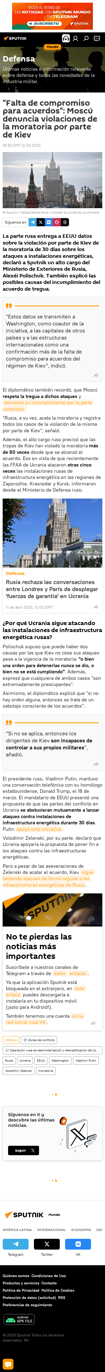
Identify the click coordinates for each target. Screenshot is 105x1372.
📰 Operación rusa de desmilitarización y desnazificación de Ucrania (53, 1050)
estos (60, 973)
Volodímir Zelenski (18, 1071)
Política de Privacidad (21, 1290)
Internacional (51, 1229)
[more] (96, 375)
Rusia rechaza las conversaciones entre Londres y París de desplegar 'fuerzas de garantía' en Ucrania (52, 588)
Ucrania (24, 1060)
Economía (81, 1229)
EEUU (41, 1060)
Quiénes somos (16, 1275)
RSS (61, 1297)
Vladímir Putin (85, 1060)
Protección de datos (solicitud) (29, 1297)
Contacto (49, 1283)
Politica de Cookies (57, 1290)
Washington (60, 1060)
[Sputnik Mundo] (16, 40)
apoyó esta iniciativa (39, 829)
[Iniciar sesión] (75, 38)
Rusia (9, 1060)
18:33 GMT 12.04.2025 (22, 145)
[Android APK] (19, 1320)
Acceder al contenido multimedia (75, 212)
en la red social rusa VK (45, 1019)
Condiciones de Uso (49, 1275)
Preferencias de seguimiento (27, 1304)
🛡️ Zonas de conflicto (39, 1040)
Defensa (15, 573)
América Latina (17, 1229)
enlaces (78, 973)
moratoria (45, 1071)
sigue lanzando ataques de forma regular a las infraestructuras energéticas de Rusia (49, 878)
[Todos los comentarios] (8, 1364)
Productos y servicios (21, 1283)
